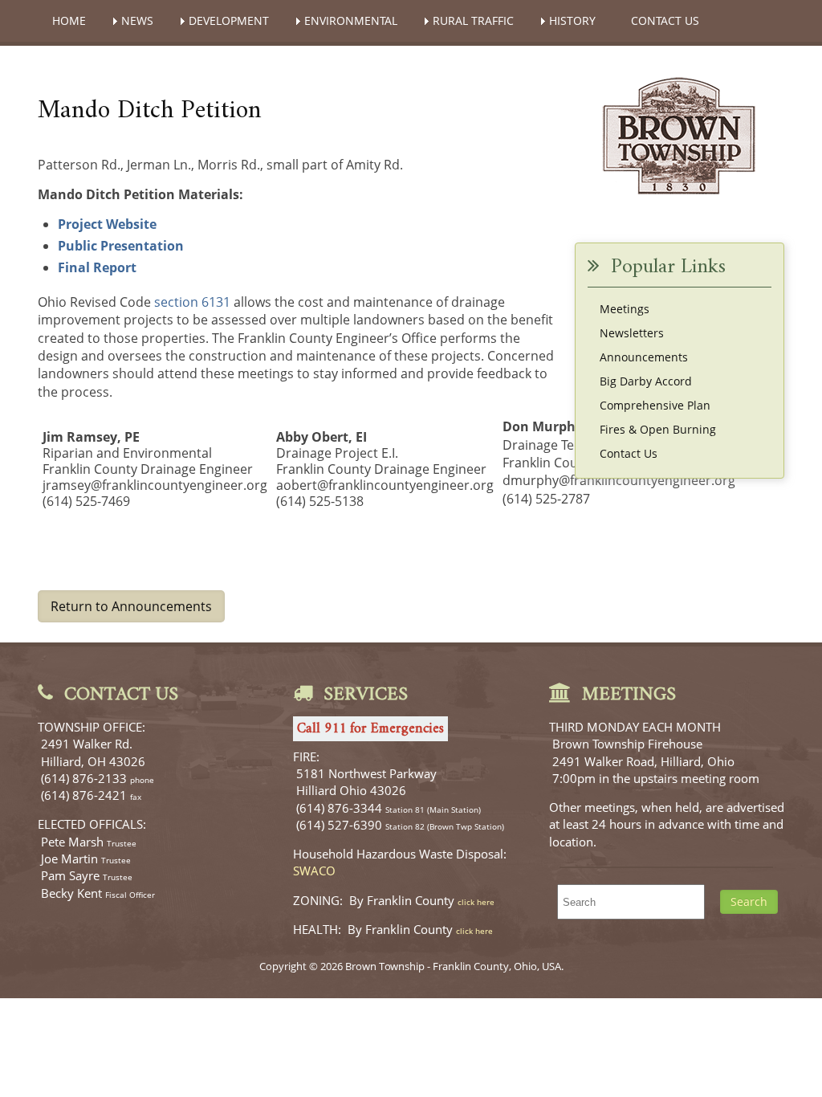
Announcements (644, 357)
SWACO (314, 871)
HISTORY (572, 20)
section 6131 (192, 302)
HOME (69, 20)
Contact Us (628, 453)
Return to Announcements (131, 606)
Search (748, 901)
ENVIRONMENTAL (350, 20)
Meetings (624, 308)
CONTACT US (665, 20)
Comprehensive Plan (655, 405)
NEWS (137, 20)
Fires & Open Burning (658, 429)
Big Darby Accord (646, 381)
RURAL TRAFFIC (473, 20)
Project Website (107, 224)
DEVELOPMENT (229, 20)
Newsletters (632, 333)
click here (476, 901)
